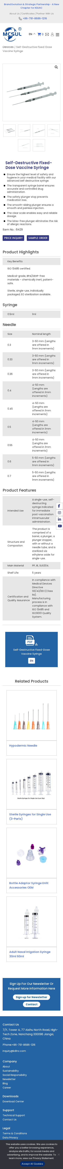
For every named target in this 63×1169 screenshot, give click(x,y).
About (6, 1066)
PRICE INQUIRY (13, 238)
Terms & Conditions (15, 1133)
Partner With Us (45, 13)
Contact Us (9, 1119)
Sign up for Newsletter (31, 997)
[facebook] (59, 506)
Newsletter (9, 1079)
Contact (31, 1004)
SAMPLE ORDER (37, 238)
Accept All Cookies (32, 1163)
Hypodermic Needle (23, 746)
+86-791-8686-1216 (35, 18)
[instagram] (59, 512)
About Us (14, 13)
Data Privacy (10, 1137)
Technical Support (14, 1115)
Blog (5, 1083)
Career (7, 1087)
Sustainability (11, 1071)
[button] (56, 67)
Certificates (28, 13)
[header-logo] (12, 42)
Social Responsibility (15, 1075)
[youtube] (59, 526)
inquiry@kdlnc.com (14, 1051)
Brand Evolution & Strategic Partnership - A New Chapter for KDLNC (31, 6)
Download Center (13, 1101)
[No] (58, 1154)
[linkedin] (59, 519)
